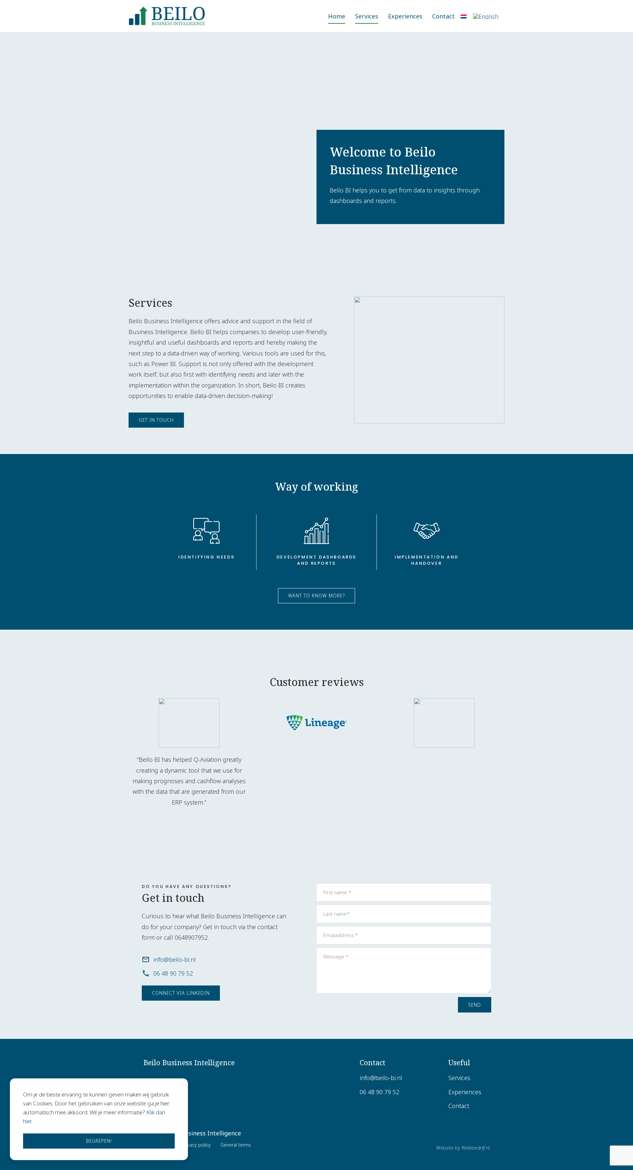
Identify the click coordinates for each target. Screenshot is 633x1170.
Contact (443, 16)
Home (336, 16)
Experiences (405, 16)
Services (366, 16)
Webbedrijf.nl (476, 1148)
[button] (156, 420)
